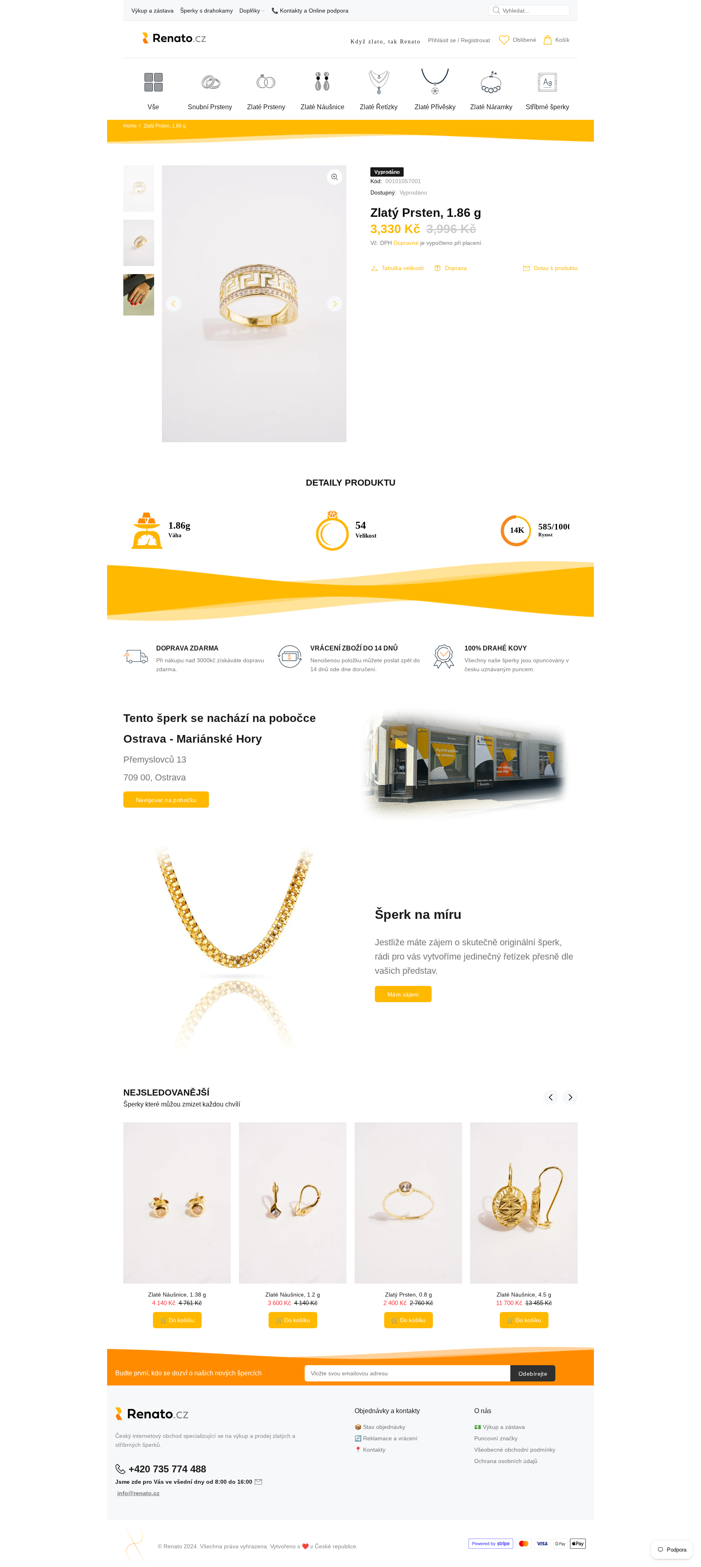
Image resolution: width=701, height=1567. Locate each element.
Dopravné (406, 243)
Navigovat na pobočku (166, 800)
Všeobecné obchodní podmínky (514, 1449)
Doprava (456, 268)
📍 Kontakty (370, 1449)
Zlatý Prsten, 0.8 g (408, 1294)
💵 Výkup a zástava (499, 1427)
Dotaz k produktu (556, 268)
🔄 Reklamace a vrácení (386, 1438)
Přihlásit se (442, 40)
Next (334, 303)
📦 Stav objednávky (380, 1427)
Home (130, 126)
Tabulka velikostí (403, 268)
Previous (173, 303)
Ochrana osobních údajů (506, 1461)
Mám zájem (403, 994)
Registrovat (475, 40)
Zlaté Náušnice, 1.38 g (177, 1294)
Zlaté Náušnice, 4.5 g (524, 1294)
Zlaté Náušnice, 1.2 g (292, 1294)
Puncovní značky (496, 1438)
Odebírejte (532, 1373)
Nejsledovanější (166, 1092)
